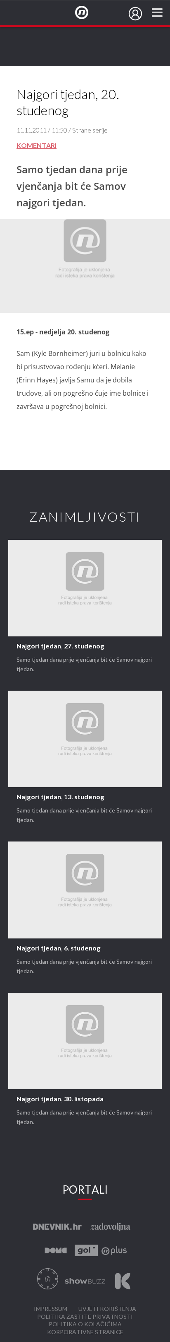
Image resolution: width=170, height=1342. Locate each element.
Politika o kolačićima (85, 1324)
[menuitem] (135, 13)
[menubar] (135, 13)
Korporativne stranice (85, 1332)
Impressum (50, 1309)
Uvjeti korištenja (107, 1309)
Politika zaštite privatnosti (85, 1316)
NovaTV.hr (87, 12)
